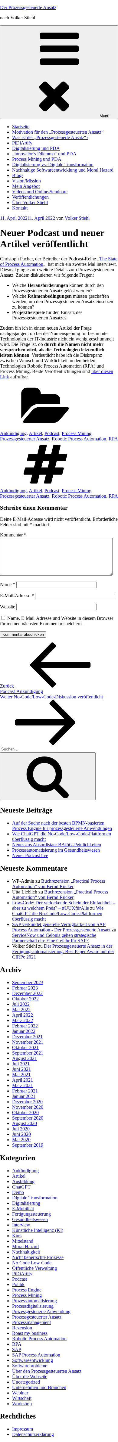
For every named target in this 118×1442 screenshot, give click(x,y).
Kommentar (13, 534)
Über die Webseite (29, 1376)
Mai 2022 (21, 1009)
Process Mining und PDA (36, 159)
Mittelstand (22, 1241)
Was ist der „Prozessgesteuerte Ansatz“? (50, 137)
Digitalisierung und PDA (36, 148)
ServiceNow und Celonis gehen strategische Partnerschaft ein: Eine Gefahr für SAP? (54, 938)
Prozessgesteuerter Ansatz (24, 438)
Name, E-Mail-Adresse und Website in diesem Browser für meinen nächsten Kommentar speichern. (56, 621)
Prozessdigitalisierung (33, 1306)
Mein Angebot (26, 186)
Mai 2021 (21, 1074)
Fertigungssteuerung (31, 1214)
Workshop (22, 1403)
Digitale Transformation (34, 1197)
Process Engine (26, 1289)
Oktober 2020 (25, 1112)
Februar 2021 (25, 1090)
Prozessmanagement (31, 1322)
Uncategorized (26, 1382)
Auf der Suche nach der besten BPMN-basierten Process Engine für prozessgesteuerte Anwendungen (62, 825)
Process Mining (76, 433)
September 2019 (27, 1145)
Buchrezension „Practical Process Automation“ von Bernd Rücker (58, 883)
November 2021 (27, 1042)
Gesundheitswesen (30, 1219)
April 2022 (22, 1015)
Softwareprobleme (29, 1365)
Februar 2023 (25, 987)
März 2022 (22, 1020)
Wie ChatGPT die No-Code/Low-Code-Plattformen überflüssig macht (57, 913)
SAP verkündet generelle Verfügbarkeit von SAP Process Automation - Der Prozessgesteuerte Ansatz (61, 927)
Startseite (20, 126)
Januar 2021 (23, 1096)
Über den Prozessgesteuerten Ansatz (46, 1371)
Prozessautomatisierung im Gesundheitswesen (56, 850)
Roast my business (30, 1333)
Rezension (22, 1327)
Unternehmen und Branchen (39, 1387)
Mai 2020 (21, 1139)
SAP (16, 1349)
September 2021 (27, 1052)
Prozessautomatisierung (34, 1300)
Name (7, 584)
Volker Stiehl (77, 218)
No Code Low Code (31, 1262)
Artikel (35, 433)
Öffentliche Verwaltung (34, 1268)
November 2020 (27, 1107)
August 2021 (24, 1058)
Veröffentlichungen (30, 197)
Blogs (17, 175)
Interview (21, 1224)
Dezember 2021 (27, 1036)
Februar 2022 (25, 1025)
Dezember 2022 (27, 993)
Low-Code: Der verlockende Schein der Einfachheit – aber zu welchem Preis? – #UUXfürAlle (63, 905)
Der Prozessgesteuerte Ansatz (28, 7)
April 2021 (22, 1080)
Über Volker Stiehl (30, 202)
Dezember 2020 (27, 1101)
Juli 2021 (21, 1063)
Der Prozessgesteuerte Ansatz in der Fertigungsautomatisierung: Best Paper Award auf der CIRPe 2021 (63, 951)
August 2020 (24, 1123)
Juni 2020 (21, 1134)
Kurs (16, 1235)
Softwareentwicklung (32, 1360)
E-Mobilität (23, 1208)
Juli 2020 (21, 1128)
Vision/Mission (26, 180)
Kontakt (20, 207)
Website (7, 606)
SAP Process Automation (36, 1354)
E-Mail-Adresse (17, 595)
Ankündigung (13, 433)
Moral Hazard (25, 1246)
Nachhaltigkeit (26, 1251)
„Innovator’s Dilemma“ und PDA (44, 153)
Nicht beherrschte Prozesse (38, 1257)
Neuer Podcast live (30, 855)
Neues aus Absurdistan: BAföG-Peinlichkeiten (56, 844)
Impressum (22, 1428)
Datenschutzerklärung (33, 1434)
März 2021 (22, 1085)
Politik (18, 1284)
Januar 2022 (23, 1031)
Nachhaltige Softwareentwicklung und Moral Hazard (62, 169)
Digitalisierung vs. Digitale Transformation (52, 164)
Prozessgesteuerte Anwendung (41, 1311)
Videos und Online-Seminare (39, 191)
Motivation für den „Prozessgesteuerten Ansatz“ (57, 132)
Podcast (51, 433)
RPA (113, 438)
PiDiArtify (22, 142)
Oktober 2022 (25, 998)
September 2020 (27, 1117)
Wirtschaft (21, 1398)
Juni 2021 (21, 1069)
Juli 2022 (21, 1004)
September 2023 (27, 982)
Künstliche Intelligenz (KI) (37, 1230)
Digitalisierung (26, 1203)
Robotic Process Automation (79, 438)
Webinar (20, 1392)
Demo (18, 1192)
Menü (104, 116)
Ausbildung (23, 1181)
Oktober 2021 (25, 1047)
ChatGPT (21, 1186)
